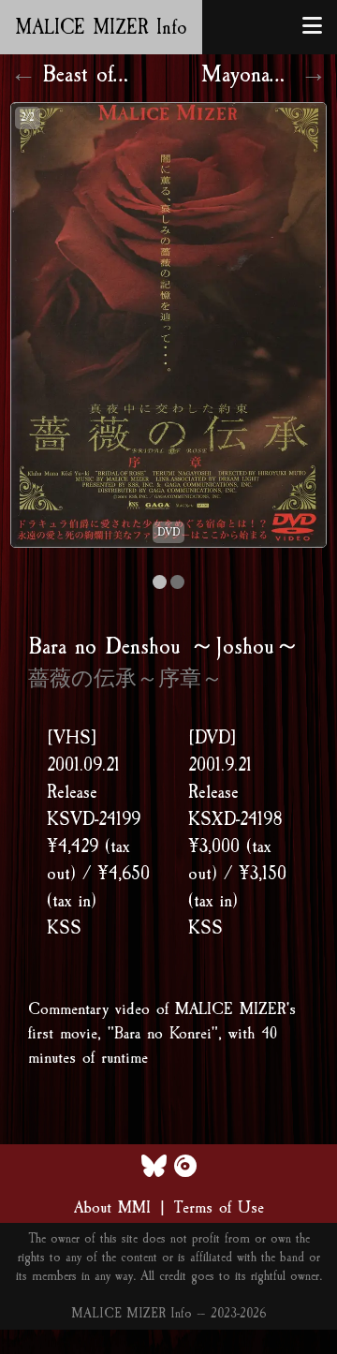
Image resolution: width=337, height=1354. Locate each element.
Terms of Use (219, 1207)
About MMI (112, 1207)
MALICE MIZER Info (101, 27)
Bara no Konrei (163, 1033)
